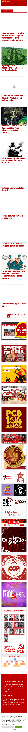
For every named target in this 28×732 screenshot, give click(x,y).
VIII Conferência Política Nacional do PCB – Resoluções (12, 392)
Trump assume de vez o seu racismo (12, 217)
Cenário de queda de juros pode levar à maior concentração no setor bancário (13, 274)
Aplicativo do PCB (10, 326)
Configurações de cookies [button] (8, 727)
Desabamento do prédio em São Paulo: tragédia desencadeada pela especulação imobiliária (13, 36)
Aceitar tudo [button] (18, 727)
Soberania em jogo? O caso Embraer (14, 304)
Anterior (10, 314)
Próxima (15, 318)
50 (22, 316)
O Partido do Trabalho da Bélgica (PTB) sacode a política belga (13, 97)
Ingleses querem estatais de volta (13, 189)
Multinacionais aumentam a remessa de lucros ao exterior (14, 160)
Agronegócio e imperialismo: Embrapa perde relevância (12, 67)
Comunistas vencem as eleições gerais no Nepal (13, 244)
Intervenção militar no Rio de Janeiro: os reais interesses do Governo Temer (14, 128)
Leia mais (14, 729)
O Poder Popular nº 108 (12, 347)
